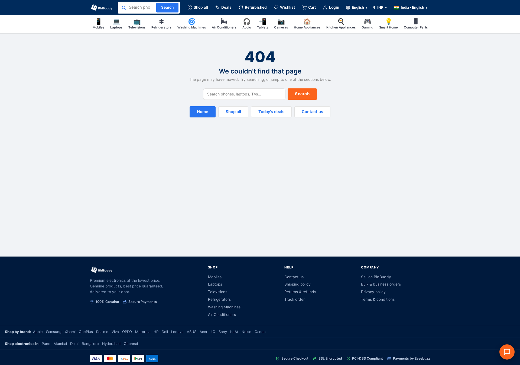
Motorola (142, 331)
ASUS (191, 331)
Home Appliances (307, 23)
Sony (223, 331)
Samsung (53, 331)
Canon (260, 331)
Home (202, 111)
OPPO (127, 331)
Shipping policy (297, 284)
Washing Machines (191, 23)
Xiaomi (70, 331)
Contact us (312, 111)
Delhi (74, 343)
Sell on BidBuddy (376, 277)
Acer (203, 331)
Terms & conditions (378, 299)
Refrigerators (161, 23)
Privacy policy (373, 292)
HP (156, 331)
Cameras (281, 23)
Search (302, 93)
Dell (165, 331)
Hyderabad (111, 343)
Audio (246, 23)
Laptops (116, 23)
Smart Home (388, 23)
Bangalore (90, 343)
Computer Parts (416, 23)
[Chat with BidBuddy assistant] (507, 352)
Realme (102, 331)
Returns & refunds (300, 292)
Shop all (233, 111)
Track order (294, 299)
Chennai (131, 343)
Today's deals (271, 111)
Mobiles (98, 23)
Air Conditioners (224, 23)
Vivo (115, 331)
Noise (246, 331)
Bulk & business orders (381, 284)
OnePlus (86, 331)
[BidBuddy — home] (101, 8)
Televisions (136, 23)
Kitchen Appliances (341, 23)
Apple (38, 331)
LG (213, 331)
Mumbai (60, 343)
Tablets (262, 23)
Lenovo (177, 331)
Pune (46, 343)
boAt (234, 331)
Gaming (367, 23)
